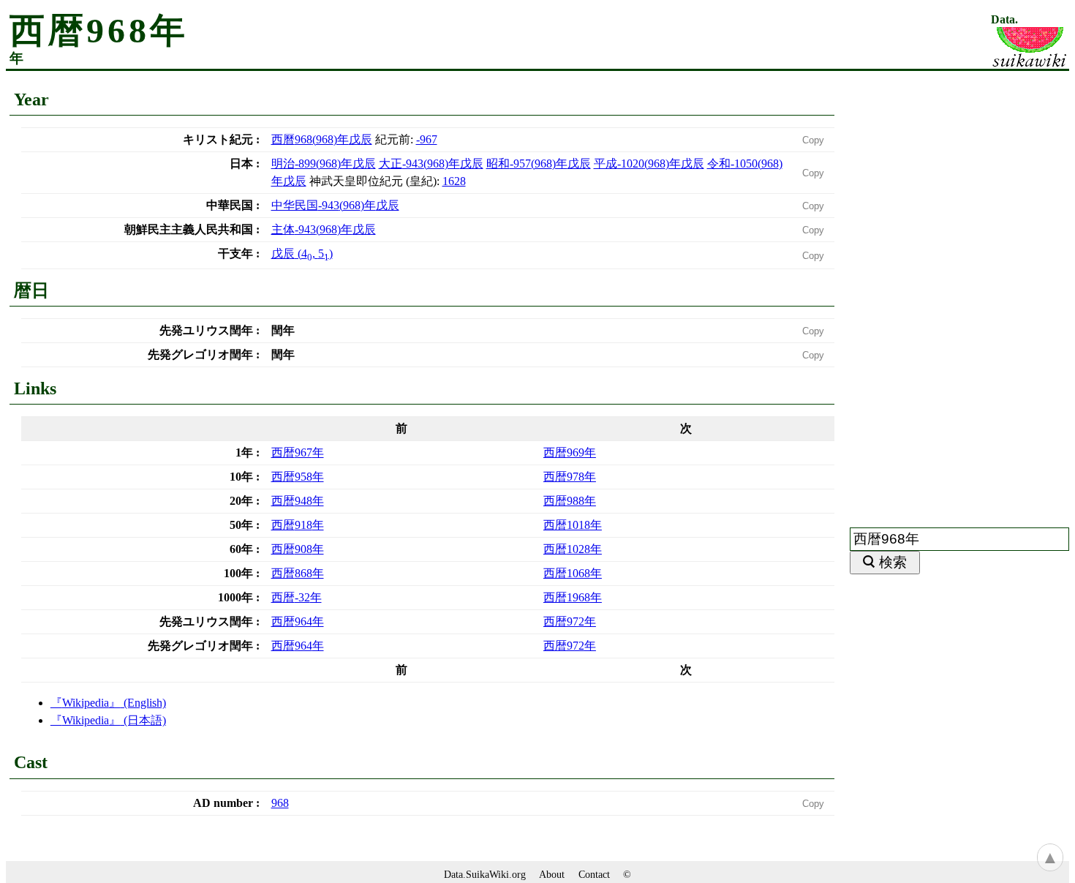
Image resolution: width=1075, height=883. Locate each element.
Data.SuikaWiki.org (485, 874)
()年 (321, 139)
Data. (1004, 20)
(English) (114, 702)
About (552, 874)
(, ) (302, 253)
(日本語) (114, 720)
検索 (893, 562)
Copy (813, 140)
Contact (594, 874)
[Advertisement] (959, 290)
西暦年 (297, 452)
